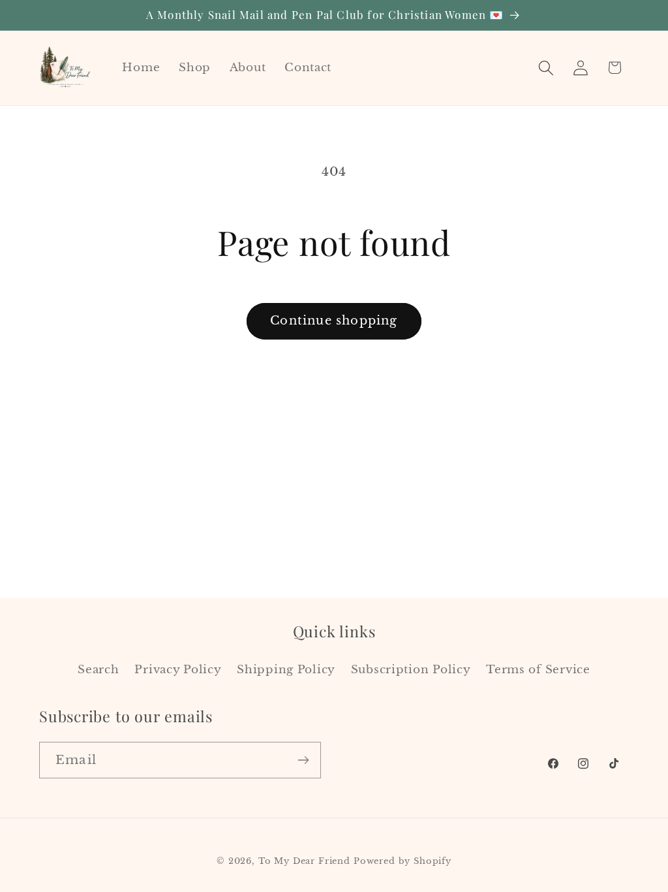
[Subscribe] (303, 760)
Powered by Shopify (402, 861)
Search (98, 670)
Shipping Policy (286, 670)
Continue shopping (333, 320)
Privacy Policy (177, 670)
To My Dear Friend (304, 861)
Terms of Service (538, 670)
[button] (545, 67)
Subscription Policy (411, 670)
